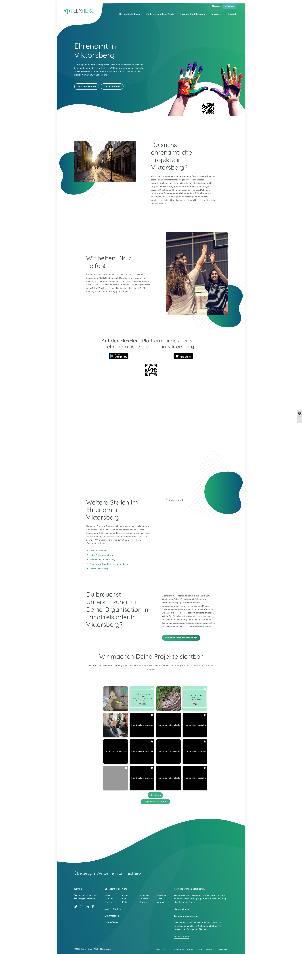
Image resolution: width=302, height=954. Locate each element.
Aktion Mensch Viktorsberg (102, 559)
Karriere (190, 949)
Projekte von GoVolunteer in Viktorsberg (109, 564)
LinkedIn (87, 906)
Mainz (125, 902)
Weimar (160, 898)
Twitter (76, 906)
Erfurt (125, 895)
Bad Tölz (109, 898)
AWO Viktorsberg (98, 550)
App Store (183, 356)
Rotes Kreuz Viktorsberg (101, 555)
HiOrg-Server (111, 922)
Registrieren (229, 6)
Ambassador (179, 949)
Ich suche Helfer (112, 86)
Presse (199, 949)
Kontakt (232, 14)
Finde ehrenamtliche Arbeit (160, 14)
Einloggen (216, 6)
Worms (160, 902)
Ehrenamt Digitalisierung (192, 14)
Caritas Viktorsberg (99, 568)
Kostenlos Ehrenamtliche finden (181, 637)
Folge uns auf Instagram (155, 801)
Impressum (210, 949)
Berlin (107, 895)
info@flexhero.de (87, 898)
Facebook (92, 906)
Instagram (81, 906)
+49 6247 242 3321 (89, 895)
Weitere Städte (112, 909)
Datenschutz (223, 949)
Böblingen (161, 895)
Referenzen (216, 14)
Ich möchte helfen (87, 86)
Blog (158, 949)
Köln (124, 898)
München (144, 898)
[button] (115, 698)
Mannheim (144, 895)
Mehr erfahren (181, 909)
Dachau (108, 902)
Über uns (166, 949)
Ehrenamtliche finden (130, 14)
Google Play (119, 356)
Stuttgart (144, 902)
